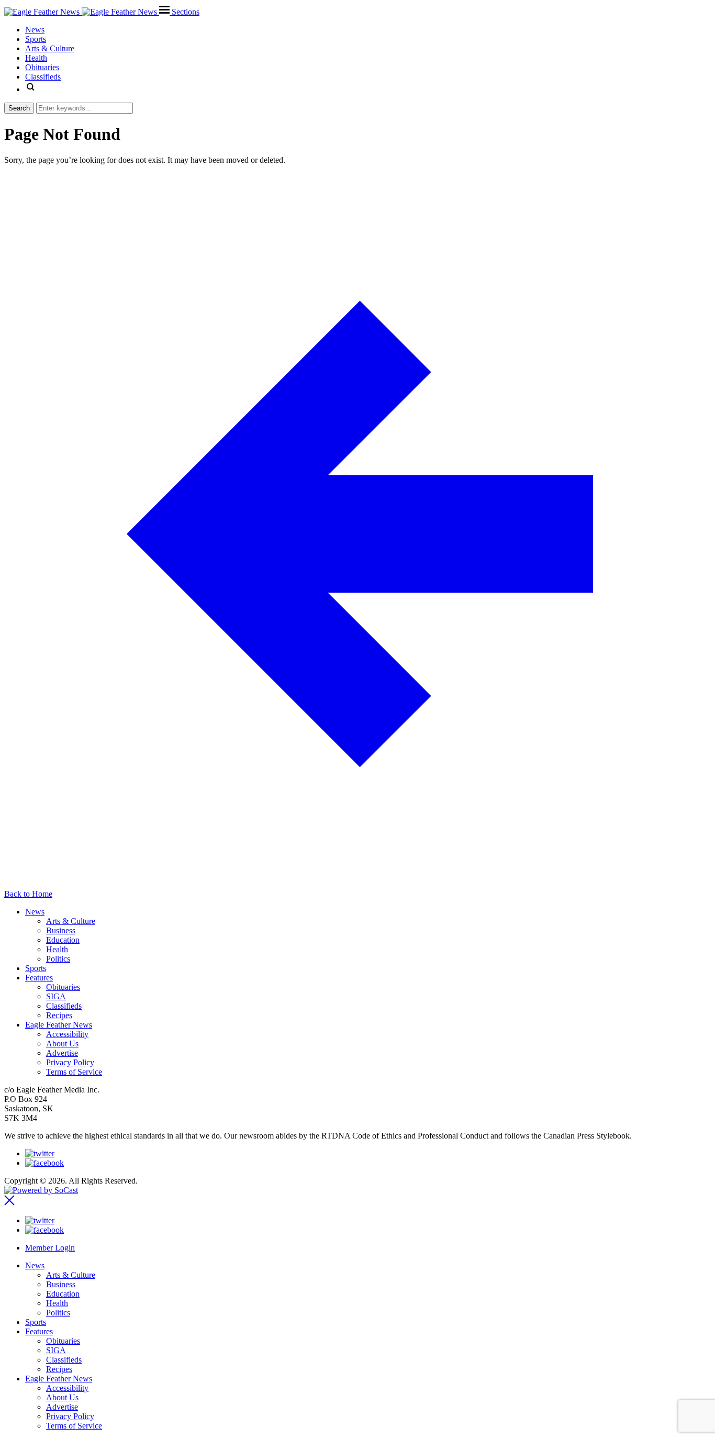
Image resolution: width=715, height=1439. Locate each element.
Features (39, 977)
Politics (58, 958)
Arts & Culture (70, 921)
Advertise (62, 1052)
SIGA (56, 996)
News (34, 911)
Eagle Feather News (58, 1024)
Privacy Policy (70, 1062)
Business (60, 930)
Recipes (59, 1015)
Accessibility (67, 1034)
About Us (62, 1043)
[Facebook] (44, 1162)
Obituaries (63, 987)
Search (19, 108)
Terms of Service (74, 1071)
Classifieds (64, 1005)
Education (63, 939)
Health (57, 949)
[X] (39, 1153)
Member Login (50, 1247)
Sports (35, 968)
